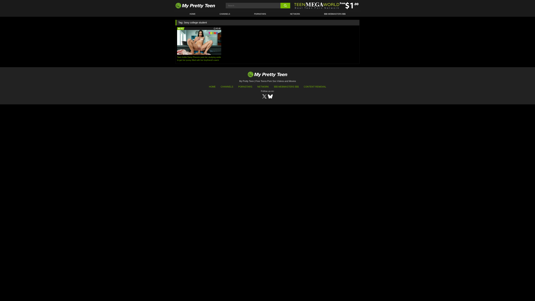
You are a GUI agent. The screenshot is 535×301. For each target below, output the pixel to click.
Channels (227, 87)
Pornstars (260, 14)
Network (295, 14)
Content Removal (315, 87)
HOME (192, 14)
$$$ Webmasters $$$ (286, 87)
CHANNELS (225, 14)
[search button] (285, 5)
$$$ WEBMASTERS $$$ (335, 14)
